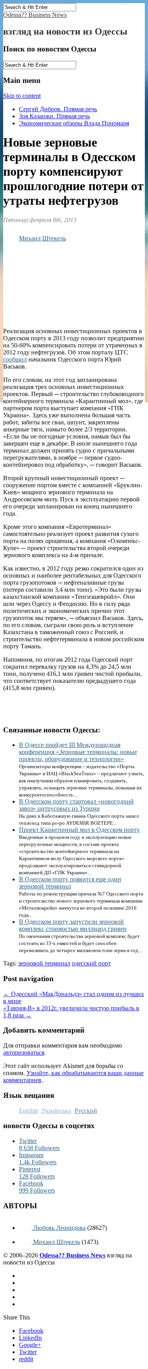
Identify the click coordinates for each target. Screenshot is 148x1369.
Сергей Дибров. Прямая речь (58, 109)
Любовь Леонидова (59, 1227)
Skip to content (22, 95)
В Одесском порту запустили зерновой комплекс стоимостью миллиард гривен (73, 925)
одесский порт (91, 963)
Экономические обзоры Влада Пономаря (74, 123)
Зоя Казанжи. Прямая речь (54, 116)
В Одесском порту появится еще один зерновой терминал (70, 883)
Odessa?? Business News (35, 14)
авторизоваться (23, 1052)
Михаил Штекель (42, 238)
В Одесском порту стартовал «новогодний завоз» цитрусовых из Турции (76, 805)
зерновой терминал (44, 963)
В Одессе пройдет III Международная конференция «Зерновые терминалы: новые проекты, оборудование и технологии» (78, 751)
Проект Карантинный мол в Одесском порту (79, 829)
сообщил (15, 359)
